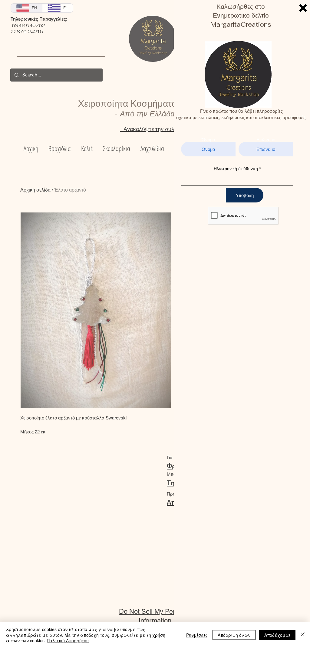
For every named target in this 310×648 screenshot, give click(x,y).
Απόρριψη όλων (234, 635)
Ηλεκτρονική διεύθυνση (236, 168)
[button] (303, 8)
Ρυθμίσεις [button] (197, 635)
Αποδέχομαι (277, 635)
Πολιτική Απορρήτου (68, 640)
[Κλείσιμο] (302, 634)
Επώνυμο (265, 139)
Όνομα (208, 139)
